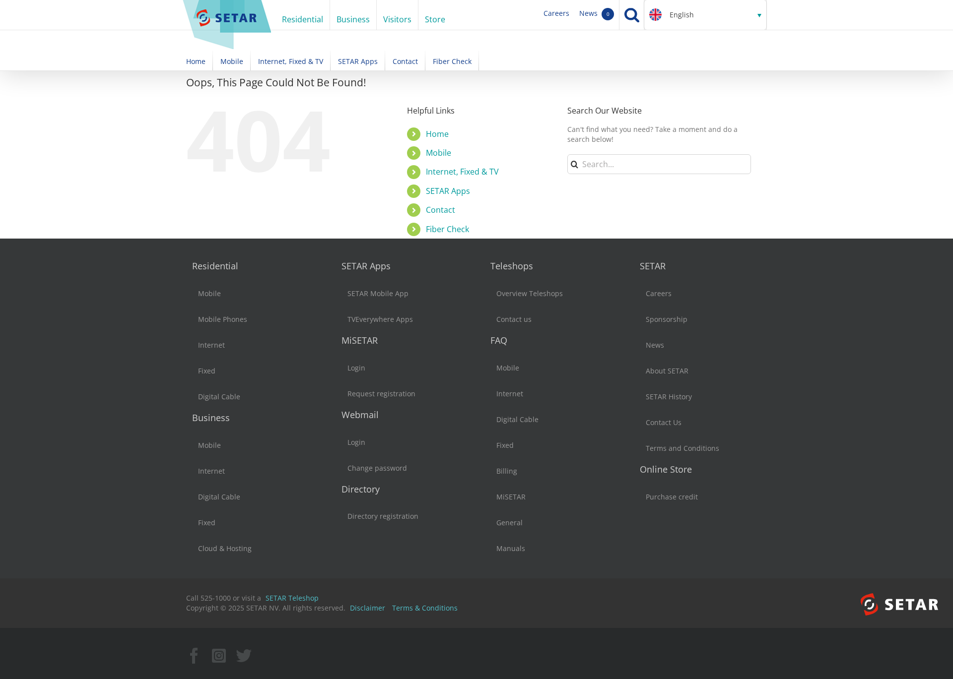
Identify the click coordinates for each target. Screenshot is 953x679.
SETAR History (669, 396)
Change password (377, 468)
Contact (440, 209)
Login (356, 367)
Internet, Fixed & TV (462, 171)
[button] (705, 15)
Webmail (360, 415)
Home (437, 133)
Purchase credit (672, 496)
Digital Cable (219, 396)
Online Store (666, 469)
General (509, 522)
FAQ (498, 340)
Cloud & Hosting (225, 548)
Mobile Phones (222, 319)
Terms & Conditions (425, 608)
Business (211, 418)
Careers (556, 13)
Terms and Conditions (682, 448)
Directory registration (382, 516)
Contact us (514, 319)
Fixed (206, 370)
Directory (360, 489)
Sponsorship (666, 319)
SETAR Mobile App (377, 293)
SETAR (653, 266)
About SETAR (667, 370)
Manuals (510, 548)
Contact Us (663, 422)
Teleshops (511, 266)
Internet (211, 345)
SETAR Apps (448, 190)
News (594, 13)
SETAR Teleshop (292, 598)
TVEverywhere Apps (380, 319)
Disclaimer (367, 608)
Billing (506, 471)
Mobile (438, 152)
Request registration (381, 393)
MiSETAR (359, 340)
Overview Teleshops (529, 293)
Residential (215, 266)
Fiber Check (447, 229)
